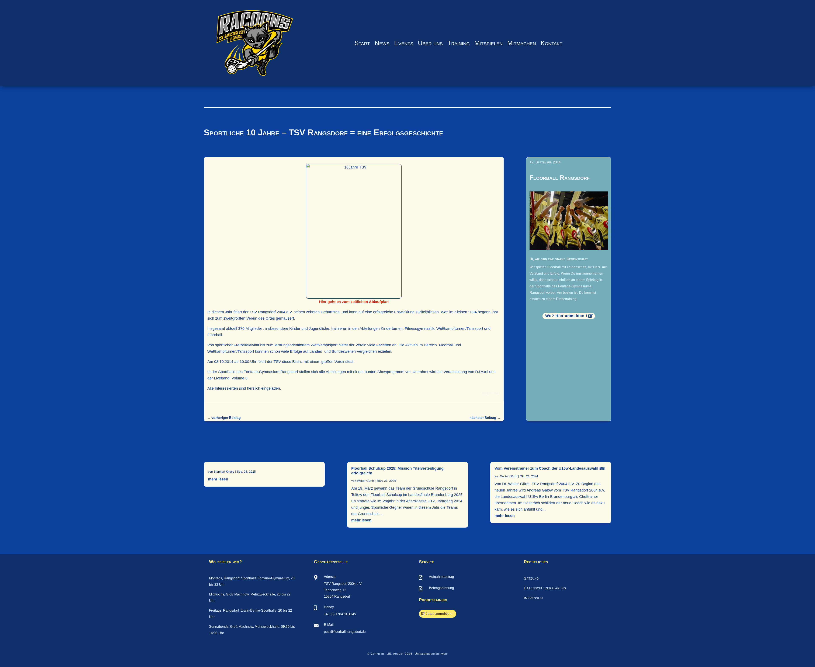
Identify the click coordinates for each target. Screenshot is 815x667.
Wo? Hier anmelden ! (566, 316)
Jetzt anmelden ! (440, 613)
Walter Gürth (365, 480)
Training (458, 42)
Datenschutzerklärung (545, 588)
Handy (329, 607)
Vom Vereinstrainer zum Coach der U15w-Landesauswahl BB (550, 468)
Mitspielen (488, 42)
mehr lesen (218, 479)
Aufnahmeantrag (441, 577)
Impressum (533, 598)
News (382, 42)
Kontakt (551, 42)
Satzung (531, 578)
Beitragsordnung (441, 588)
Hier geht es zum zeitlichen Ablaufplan (354, 302)
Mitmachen (521, 42)
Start (362, 42)
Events (403, 42)
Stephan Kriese (224, 471)
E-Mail (329, 624)
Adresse (330, 577)
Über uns (430, 42)
